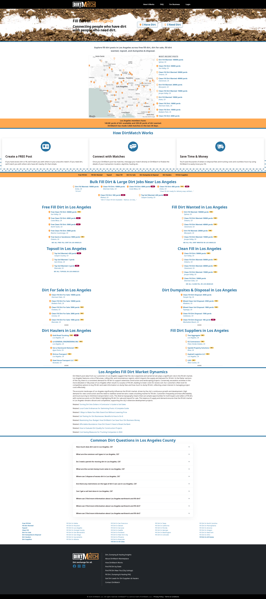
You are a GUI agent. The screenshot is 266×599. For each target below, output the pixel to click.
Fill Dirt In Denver (117, 526)
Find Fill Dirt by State (113, 566)
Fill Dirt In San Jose (117, 528)
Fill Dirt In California (162, 526)
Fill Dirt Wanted (96, 175)
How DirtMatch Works (114, 562)
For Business (174, 4)
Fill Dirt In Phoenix (117, 537)
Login (188, 4)
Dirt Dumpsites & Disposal (149, 175)
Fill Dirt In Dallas (72, 523)
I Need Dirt (174, 24)
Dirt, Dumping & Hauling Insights (118, 555)
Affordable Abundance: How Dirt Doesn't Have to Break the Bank (104, 424)
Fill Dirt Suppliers (182, 175)
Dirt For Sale (131, 175)
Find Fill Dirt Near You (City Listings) (119, 570)
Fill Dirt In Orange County (75, 530)
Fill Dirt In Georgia (161, 530)
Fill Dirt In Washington (163, 532)
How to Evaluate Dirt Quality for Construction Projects (100, 428)
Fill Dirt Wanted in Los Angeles (199, 207)
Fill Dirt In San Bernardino (75, 532)
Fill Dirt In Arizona (206, 528)
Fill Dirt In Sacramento (74, 537)
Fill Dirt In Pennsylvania (208, 526)
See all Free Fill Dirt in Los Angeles (66, 243)
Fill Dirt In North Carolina (208, 523)
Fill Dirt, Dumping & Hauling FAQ (118, 574)
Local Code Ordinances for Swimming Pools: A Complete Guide (104, 408)
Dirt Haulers (167, 175)
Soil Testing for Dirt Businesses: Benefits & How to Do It (101, 416)
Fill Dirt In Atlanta (72, 539)
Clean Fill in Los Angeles (199, 248)
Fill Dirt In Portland (117, 532)
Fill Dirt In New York (206, 532)
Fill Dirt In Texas (160, 523)
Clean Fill (119, 175)
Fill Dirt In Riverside (118, 539)
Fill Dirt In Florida (161, 528)
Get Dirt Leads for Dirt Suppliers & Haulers (122, 578)
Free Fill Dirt (82, 175)
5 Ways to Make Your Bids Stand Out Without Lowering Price (103, 412)
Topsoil (109, 175)
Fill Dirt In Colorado (162, 535)
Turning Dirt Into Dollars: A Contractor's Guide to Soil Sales (102, 404)
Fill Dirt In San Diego (73, 535)
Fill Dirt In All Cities (118, 542)
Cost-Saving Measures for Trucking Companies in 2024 (100, 432)
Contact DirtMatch (112, 582)
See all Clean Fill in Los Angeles (199, 284)
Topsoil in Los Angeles (66, 248)
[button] (133, 447)
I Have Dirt (149, 24)
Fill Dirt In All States (207, 537)
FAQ (162, 4)
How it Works (148, 4)
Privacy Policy (159, 597)
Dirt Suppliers (27, 539)
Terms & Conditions (172, 597)
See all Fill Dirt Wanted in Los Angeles (199, 243)
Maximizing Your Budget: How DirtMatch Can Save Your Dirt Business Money (109, 420)
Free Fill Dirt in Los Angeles (66, 207)
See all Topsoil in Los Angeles (66, 271)
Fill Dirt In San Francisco (119, 523)
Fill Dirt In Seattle (117, 530)
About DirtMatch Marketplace (117, 558)
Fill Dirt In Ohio (205, 535)
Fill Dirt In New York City (119, 535)
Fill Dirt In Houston (73, 526)
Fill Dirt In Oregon (206, 530)
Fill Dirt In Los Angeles (74, 528)
